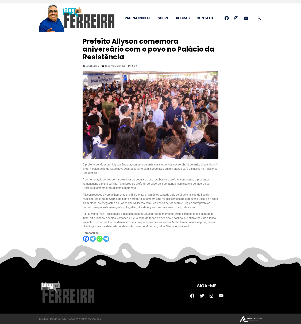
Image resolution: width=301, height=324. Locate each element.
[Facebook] (86, 239)
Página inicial (138, 18)
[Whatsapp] (100, 239)
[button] (259, 18)
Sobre (163, 18)
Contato (205, 18)
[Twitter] (93, 239)
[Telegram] (106, 239)
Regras (183, 18)
